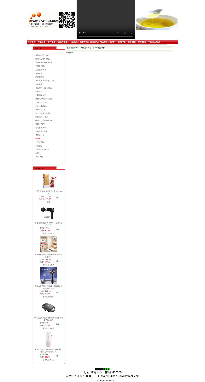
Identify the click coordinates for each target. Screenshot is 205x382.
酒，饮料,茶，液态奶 (43, 113)
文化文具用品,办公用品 (44, 99)
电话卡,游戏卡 (40, 128)
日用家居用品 (40, 66)
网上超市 (41, 42)
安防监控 (38, 146)
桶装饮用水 (39, 135)
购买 (57, 198)
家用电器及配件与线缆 (43, 63)
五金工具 (38, 84)
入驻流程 (74, 42)
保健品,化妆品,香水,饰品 (44, 120)
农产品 (37, 153)
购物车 (113, 42)
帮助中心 (122, 42)
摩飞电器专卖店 (48, 233)
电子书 (37, 139)
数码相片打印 (40, 124)
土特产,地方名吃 (41, 102)
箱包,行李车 (39, 77)
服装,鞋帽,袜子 (40, 70)
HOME (76, 48)
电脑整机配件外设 (42, 55)
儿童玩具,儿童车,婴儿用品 (45, 81)
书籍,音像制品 (40, 95)
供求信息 (94, 42)
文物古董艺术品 (41, 131)
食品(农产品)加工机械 (43, 88)
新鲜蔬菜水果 (40, 110)
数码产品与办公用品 (42, 59)
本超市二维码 (154, 42)
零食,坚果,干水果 (41, 117)
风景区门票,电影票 (42, 149)
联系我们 (142, 42)
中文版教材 (100, 48)
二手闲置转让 (40, 142)
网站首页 (31, 42)
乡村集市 (52, 42)
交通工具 (38, 73)
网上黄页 (104, 42)
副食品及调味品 (41, 106)
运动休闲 (38, 92)
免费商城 (84, 42)
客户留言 (132, 42)
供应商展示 (62, 42)
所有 (37, 157)
